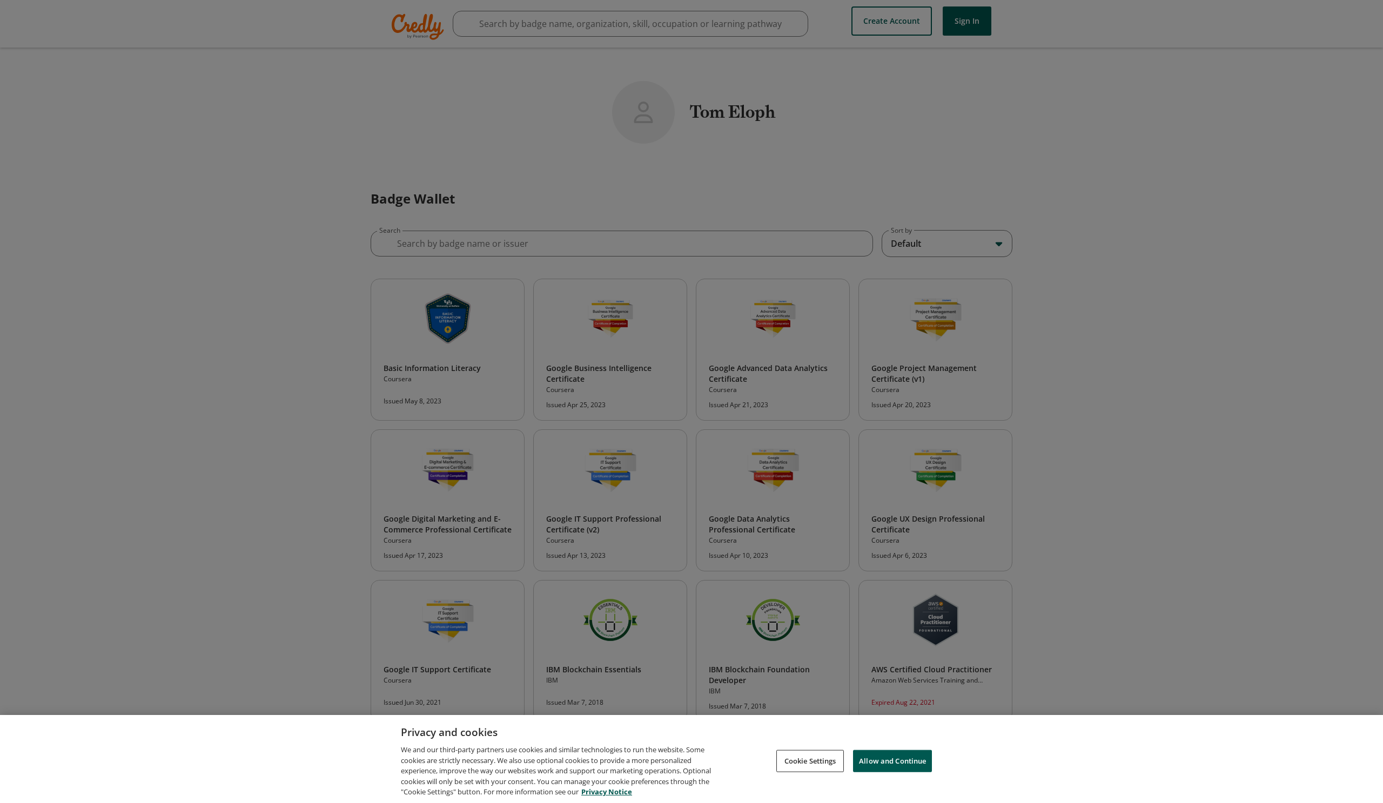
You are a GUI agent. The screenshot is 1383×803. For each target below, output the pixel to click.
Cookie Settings (810, 760)
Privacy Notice (606, 792)
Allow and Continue (892, 760)
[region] (691, 759)
